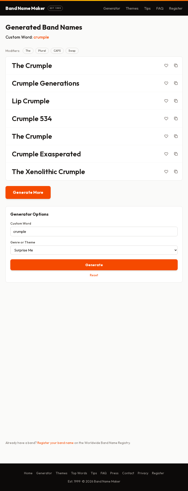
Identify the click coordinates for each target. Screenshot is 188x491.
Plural (42, 50)
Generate (94, 264)
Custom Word (20, 223)
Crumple (38, 65)
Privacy (143, 473)
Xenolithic (41, 171)
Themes (132, 8)
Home (28, 473)
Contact (128, 473)
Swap (72, 50)
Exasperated (60, 154)
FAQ (159, 8)
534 (46, 118)
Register (175, 8)
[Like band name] (166, 65)
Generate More (28, 192)
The (28, 50)
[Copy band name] (175, 65)
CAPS (57, 50)
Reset (94, 275)
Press (114, 473)
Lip (17, 100)
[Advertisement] (94, 322)
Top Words (79, 473)
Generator (111, 8)
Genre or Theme (22, 242)
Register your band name (55, 443)
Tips (147, 8)
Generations (59, 83)
